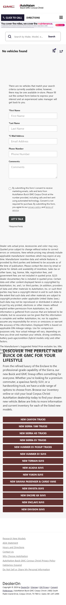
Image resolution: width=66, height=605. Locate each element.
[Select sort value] (60, 51)
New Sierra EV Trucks (33, 440)
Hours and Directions (13, 547)
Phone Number (16, 148)
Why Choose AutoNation (15, 556)
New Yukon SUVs (33, 474)
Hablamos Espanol (12, 564)
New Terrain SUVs (33, 460)
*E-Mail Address (16, 135)
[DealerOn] (12, 583)
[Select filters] (54, 51)
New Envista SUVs (33, 488)
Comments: (14, 161)
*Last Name (14, 123)
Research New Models (14, 538)
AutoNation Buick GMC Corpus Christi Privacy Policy (29, 560)
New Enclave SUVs (33, 502)
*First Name (14, 110)
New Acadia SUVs (33, 467)
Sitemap (34, 587)
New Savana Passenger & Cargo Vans (33, 481)
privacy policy (34, 207)
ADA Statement (10, 542)
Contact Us (8, 551)
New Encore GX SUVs (33, 495)
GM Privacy (44, 587)
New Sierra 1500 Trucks (33, 426)
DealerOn (25, 587)
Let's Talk (17, 218)
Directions (33, 17)
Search (51, 36)
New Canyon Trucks (33, 419)
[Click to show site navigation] (61, 17)
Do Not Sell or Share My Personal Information (26, 569)
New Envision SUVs (33, 509)
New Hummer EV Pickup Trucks (33, 446)
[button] (12, 17)
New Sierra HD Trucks (33, 433)
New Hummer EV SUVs (33, 453)
